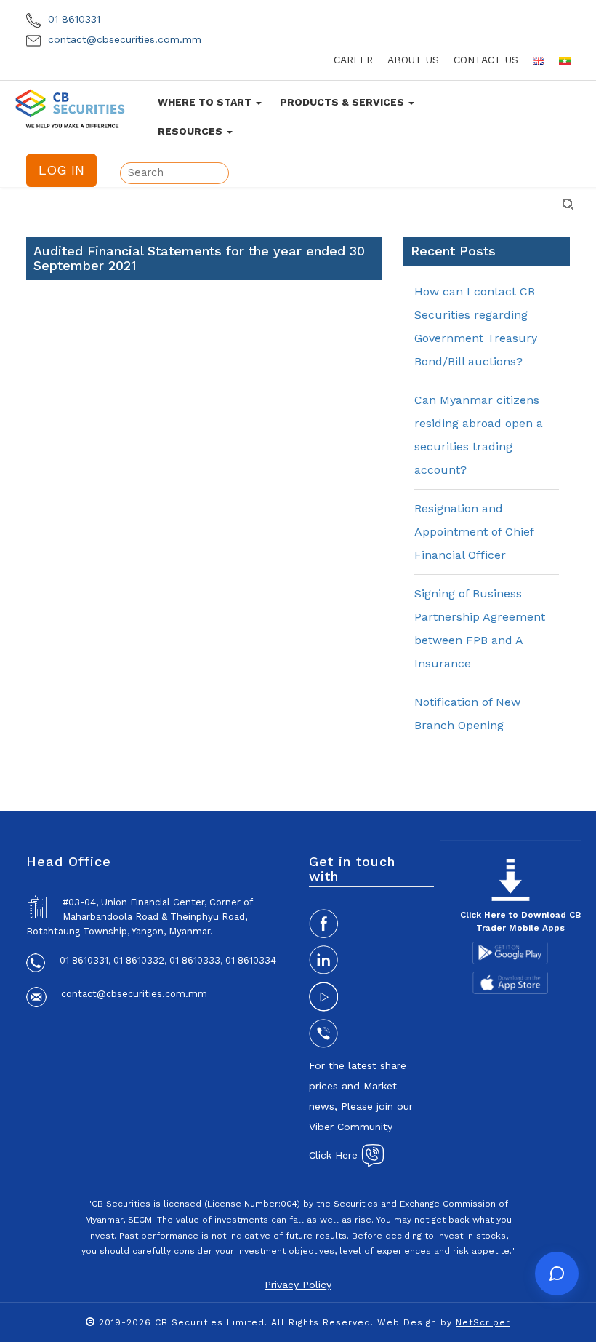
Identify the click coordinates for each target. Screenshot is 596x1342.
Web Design (407, 1322)
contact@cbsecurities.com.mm (122, 39)
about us (413, 59)
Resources (191, 131)
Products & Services (343, 102)
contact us (486, 59)
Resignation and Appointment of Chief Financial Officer (473, 531)
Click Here (335, 1155)
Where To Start (206, 102)
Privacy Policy (298, 1284)
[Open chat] (557, 1273)
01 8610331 (72, 19)
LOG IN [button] (61, 170)
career (353, 59)
